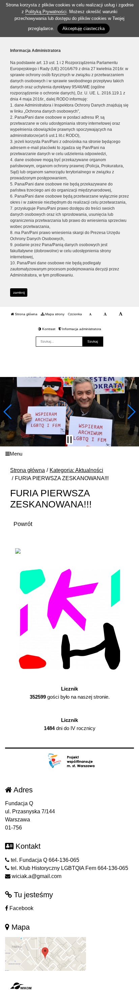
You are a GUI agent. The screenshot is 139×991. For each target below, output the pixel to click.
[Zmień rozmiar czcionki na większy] (105, 314)
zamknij (19, 292)
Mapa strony (54, 314)
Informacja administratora (81, 329)
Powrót (22, 524)
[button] (7, 411)
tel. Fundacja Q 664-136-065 (44, 860)
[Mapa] (45, 953)
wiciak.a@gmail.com (35, 876)
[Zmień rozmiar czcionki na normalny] (90, 314)
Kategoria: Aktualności (76, 470)
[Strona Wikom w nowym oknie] (20, 986)
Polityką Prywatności (45, 11)
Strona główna (25, 314)
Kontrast (48, 329)
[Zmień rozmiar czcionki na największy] (121, 314)
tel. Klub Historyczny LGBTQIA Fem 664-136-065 (68, 868)
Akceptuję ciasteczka (83, 28)
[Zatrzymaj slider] (69, 439)
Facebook (20, 908)
